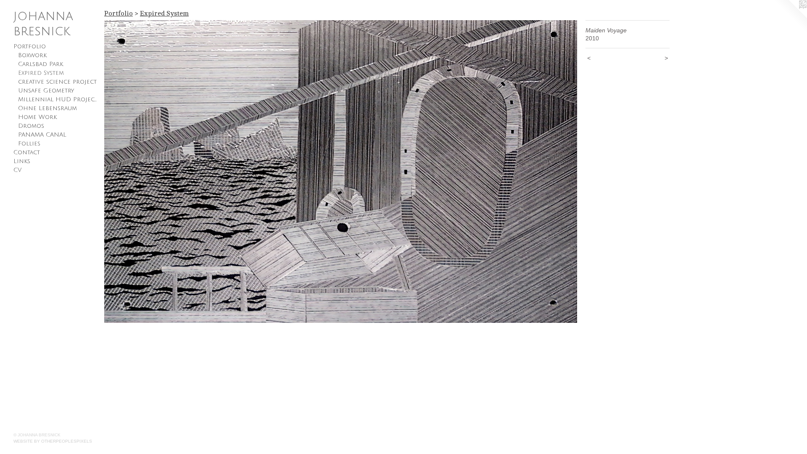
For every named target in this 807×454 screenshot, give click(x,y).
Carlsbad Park (40, 64)
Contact (26, 152)
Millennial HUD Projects (58, 99)
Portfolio (29, 46)
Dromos (31, 126)
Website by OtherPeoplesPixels (52, 441)
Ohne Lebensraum (47, 108)
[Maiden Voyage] (340, 171)
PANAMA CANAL (42, 135)
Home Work (37, 117)
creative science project (57, 82)
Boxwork (32, 55)
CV (17, 170)
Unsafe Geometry (46, 90)
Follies (29, 143)
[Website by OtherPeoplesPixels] (790, 17)
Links (21, 161)
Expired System (41, 73)
